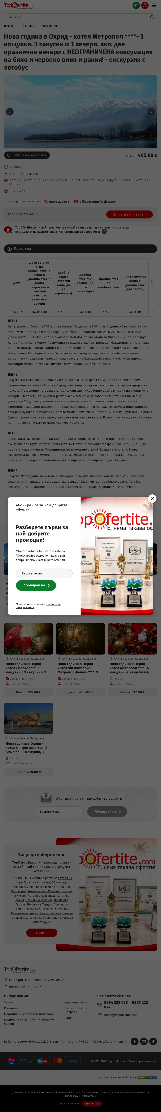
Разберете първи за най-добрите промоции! (42, 533)
